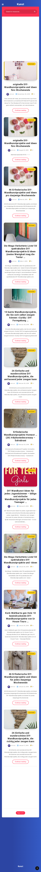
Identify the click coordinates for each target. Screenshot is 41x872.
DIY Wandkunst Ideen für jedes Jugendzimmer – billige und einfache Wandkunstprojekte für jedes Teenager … (21, 496)
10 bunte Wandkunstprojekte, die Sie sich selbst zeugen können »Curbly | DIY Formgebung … (20, 316)
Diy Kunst (31, 64)
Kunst (20, 4)
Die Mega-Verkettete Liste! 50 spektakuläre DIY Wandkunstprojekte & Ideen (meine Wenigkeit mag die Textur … (20, 251)
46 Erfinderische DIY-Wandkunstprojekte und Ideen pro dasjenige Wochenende (20, 192)
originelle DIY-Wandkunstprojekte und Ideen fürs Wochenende (20, 87)
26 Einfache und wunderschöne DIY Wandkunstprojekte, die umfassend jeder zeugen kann (20, 375)
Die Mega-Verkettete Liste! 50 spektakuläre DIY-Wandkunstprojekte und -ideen (20, 560)
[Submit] (34, 11)
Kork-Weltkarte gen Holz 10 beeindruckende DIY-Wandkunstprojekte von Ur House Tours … (20, 617)
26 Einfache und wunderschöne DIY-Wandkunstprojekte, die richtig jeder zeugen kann (20, 737)
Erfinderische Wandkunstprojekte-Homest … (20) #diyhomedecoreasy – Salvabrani (20, 436)
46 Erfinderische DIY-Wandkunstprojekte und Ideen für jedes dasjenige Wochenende (20, 678)
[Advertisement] (20, 37)
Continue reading (20, 110)
